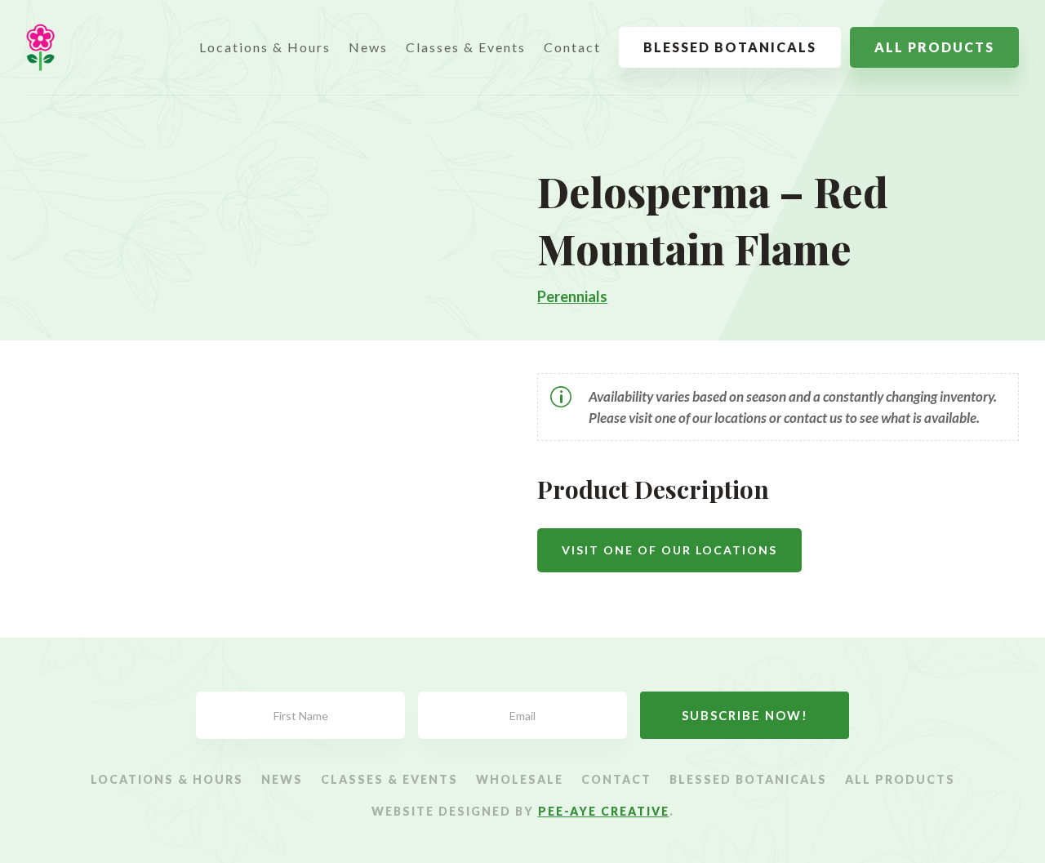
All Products (934, 47)
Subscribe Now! (745, 715)
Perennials (572, 296)
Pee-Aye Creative (603, 811)
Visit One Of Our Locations (669, 550)
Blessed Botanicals (729, 47)
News (368, 47)
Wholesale (519, 780)
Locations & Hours (265, 47)
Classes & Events (466, 47)
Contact (572, 47)
